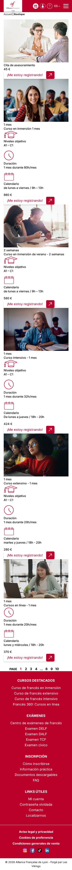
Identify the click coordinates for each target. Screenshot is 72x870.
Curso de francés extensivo (36, 693)
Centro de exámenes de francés (36, 723)
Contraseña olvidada (36, 804)
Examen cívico (36, 745)
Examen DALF (36, 734)
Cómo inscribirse (36, 764)
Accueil (8, 14)
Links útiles (36, 792)
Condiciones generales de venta (36, 843)
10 (57, 669)
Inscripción (36, 756)
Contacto (36, 810)
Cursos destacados (36, 680)
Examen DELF (36, 728)
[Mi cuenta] (42, 6)
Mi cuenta (36, 799)
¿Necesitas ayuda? (49, 6)
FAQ (36, 780)
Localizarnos (36, 815)
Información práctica (36, 769)
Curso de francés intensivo (36, 699)
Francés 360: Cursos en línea (36, 704)
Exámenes (36, 716)
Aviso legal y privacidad (36, 832)
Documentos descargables (36, 775)
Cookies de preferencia (36, 837)
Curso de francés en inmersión (36, 688)
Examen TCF (36, 739)
